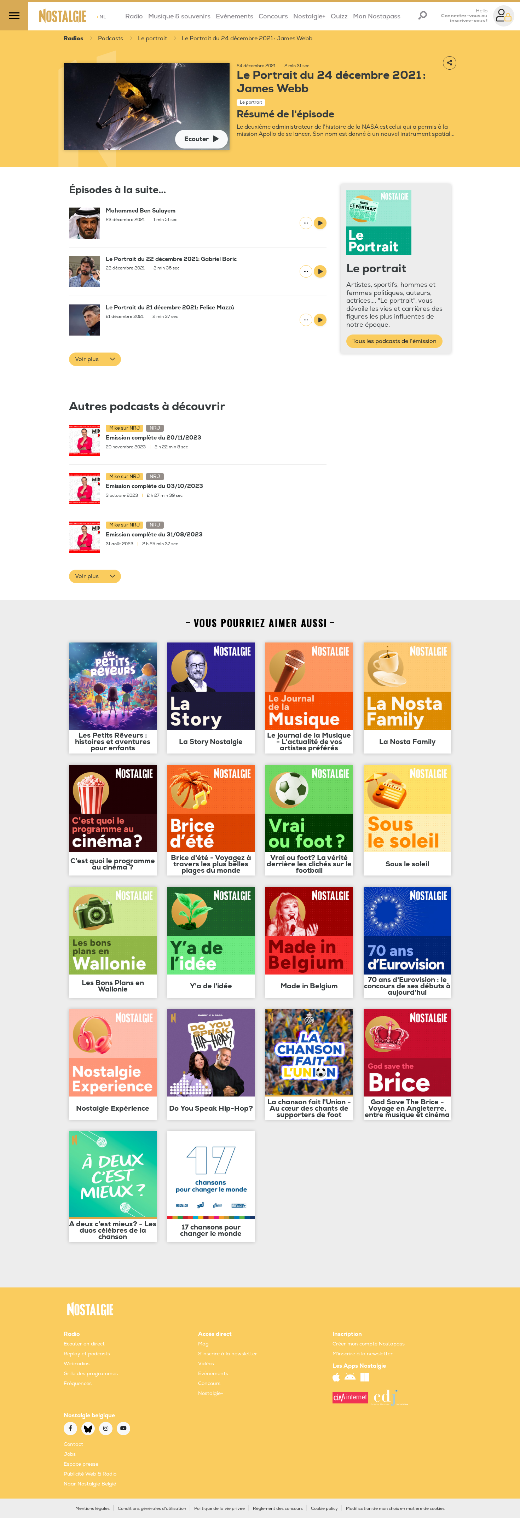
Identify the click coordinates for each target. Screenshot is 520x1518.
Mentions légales (92, 1508)
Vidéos (206, 1364)
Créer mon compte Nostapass (369, 1344)
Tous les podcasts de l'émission (394, 341)
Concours (273, 16)
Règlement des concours (278, 1508)
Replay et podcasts (87, 1354)
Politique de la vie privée (219, 1508)
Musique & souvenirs (179, 16)
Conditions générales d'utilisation (152, 1508)
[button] (95, 359)
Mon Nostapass (376, 16)
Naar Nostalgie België (90, 1484)
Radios (73, 38)
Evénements (234, 16)
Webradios (76, 1364)
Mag (203, 1344)
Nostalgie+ (309, 16)
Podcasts (110, 38)
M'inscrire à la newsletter (363, 1354)
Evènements (213, 1374)
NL (101, 17)
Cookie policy (324, 1508)
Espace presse (81, 1464)
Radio (134, 16)
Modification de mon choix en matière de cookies (395, 1508)
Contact (73, 1444)
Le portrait (152, 38)
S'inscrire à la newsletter (227, 1354)
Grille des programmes (91, 1374)
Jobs (70, 1454)
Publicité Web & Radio (90, 1474)
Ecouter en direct (84, 1344)
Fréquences (78, 1383)
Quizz (339, 16)
